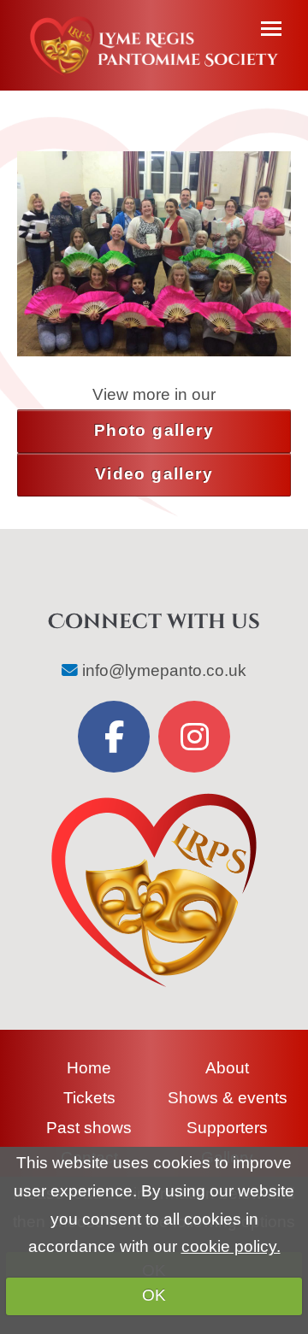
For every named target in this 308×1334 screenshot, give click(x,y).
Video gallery (154, 474)
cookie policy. (231, 1246)
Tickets (89, 1098)
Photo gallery (154, 430)
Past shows (89, 1128)
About (227, 1068)
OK (154, 1295)
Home (89, 1068)
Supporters (227, 1128)
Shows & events (227, 1098)
